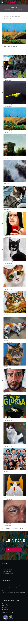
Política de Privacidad (7, 569)
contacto (23, 592)
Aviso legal (4, 566)
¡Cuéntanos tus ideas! (14, 550)
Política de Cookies (6, 571)
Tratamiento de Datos (7, 573)
